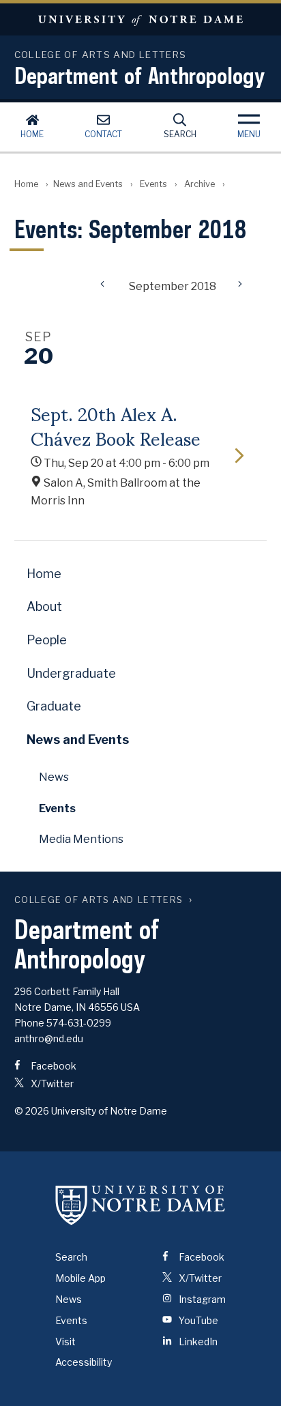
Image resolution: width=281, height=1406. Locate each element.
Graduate (54, 706)
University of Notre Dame (140, 19)
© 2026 (31, 1111)
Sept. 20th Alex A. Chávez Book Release (116, 425)
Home (32, 134)
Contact (103, 134)
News (54, 777)
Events (153, 184)
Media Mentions (81, 839)
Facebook (52, 1066)
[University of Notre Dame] (140, 1204)
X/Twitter (51, 1083)
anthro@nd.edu (48, 1038)
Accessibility (83, 1362)
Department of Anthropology (139, 75)
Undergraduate (71, 673)
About (44, 606)
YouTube (197, 1320)
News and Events (88, 184)
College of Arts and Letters (98, 900)
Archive (199, 184)
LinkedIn (197, 1341)
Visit (65, 1341)
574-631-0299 (78, 1023)
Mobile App (80, 1278)
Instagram (201, 1299)
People (47, 640)
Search (180, 134)
